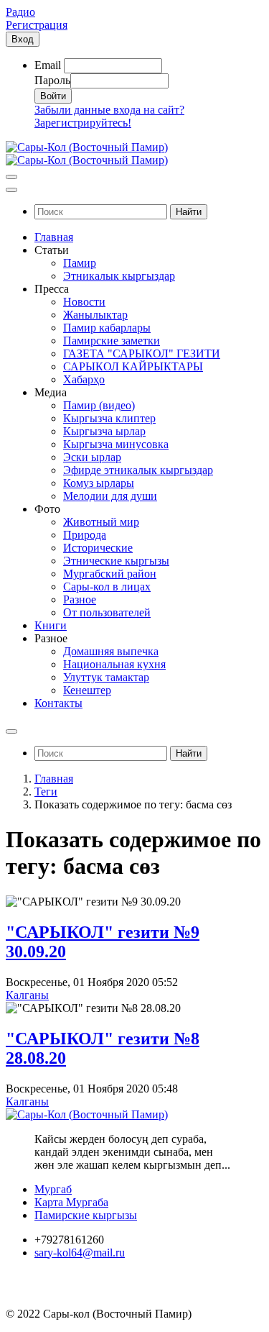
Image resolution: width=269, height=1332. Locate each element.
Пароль (52, 80)
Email (47, 65)
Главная (53, 778)
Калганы (27, 995)
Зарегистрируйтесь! (82, 123)
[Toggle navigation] (11, 177)
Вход (22, 39)
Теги (45, 791)
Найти (189, 211)
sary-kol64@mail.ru (79, 1252)
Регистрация (36, 25)
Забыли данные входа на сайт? (109, 110)
